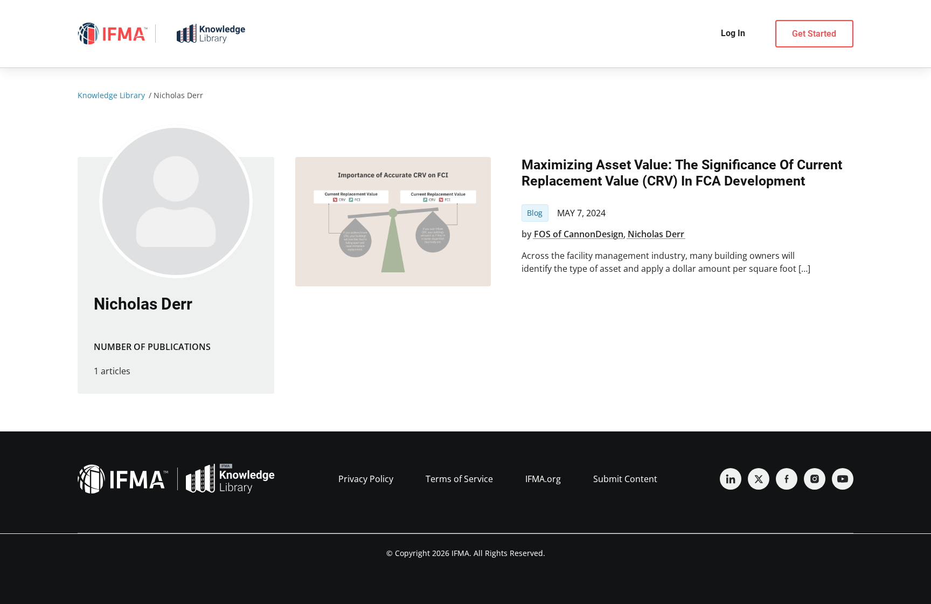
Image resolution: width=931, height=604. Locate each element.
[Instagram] (814, 479)
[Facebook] (786, 479)
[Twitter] (758, 479)
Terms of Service (459, 479)
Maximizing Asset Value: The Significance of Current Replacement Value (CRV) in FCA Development (682, 173)
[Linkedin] (730, 479)
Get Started (814, 34)
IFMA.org (543, 479)
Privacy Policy (365, 479)
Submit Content (625, 479)
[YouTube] (842, 479)
